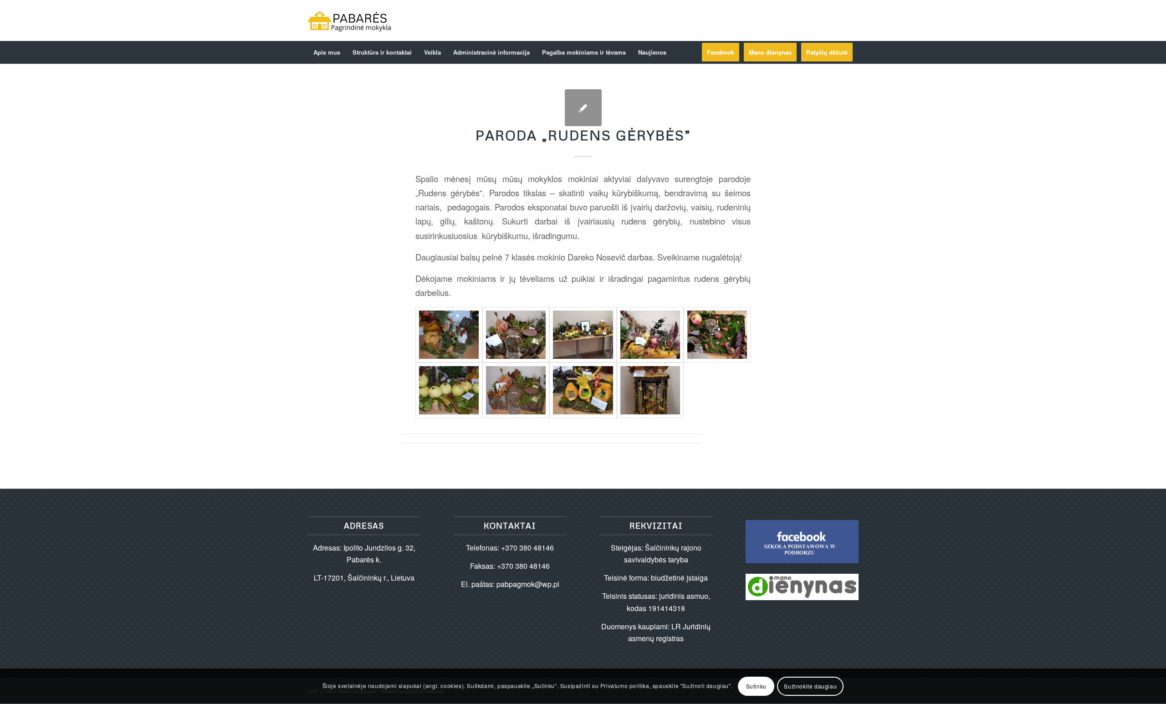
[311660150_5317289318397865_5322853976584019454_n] (650, 334)
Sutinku (756, 686)
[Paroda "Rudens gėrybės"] (583, 107)
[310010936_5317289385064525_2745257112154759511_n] (448, 334)
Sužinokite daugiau (810, 686)
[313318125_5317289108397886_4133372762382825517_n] (515, 390)
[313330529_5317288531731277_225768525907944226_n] (582, 390)
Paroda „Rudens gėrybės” (583, 135)
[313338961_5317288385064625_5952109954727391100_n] (650, 390)
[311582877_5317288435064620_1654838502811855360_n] (582, 334)
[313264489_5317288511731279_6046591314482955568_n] (717, 334)
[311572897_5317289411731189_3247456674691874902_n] (515, 334)
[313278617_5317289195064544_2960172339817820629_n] (448, 390)
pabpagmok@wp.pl (527, 584)
